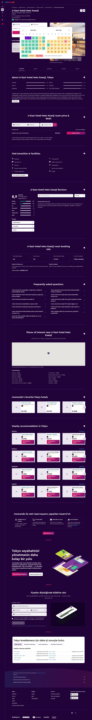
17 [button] (33, 44)
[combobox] (31, 606)
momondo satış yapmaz (19, 677)
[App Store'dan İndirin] (74, 698)
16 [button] (29, 44)
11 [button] (36, 41)
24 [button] (33, 48)
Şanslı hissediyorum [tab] (43, 644)
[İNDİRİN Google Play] (74, 694)
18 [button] (36, 44)
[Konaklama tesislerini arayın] (2, 9)
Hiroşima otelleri (52, 655)
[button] (2, 2)
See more (81, 431)
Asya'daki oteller (22, 7)
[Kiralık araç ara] (2, 12)
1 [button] (26, 38)
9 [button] (62, 41)
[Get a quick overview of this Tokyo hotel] (84, 77)
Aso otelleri (16, 653)
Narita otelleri (52, 657)
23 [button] (29, 48)
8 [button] (26, 41)
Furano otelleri (52, 653)
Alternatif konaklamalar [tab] (29, 644)
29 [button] (26, 51)
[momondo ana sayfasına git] (10, 2)
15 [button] (26, 44)
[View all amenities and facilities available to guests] (84, 154)
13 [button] (43, 41)
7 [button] (55, 41)
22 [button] (26, 48)
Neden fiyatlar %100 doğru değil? (22, 682)
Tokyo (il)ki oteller (39, 7)
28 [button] (23, 51)
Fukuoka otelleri (52, 659)
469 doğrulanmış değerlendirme (27, 19)
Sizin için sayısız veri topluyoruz (21, 679)
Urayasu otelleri (17, 657)
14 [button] (23, 44)
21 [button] (23, 48)
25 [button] (36, 48)
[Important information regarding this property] (84, 248)
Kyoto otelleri (52, 651)
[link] (27, 442)
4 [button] (36, 38)
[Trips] (2, 19)
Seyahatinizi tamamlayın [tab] (56, 644)
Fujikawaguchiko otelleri (19, 655)
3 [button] (33, 38)
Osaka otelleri (17, 651)
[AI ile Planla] (2, 15)
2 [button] (62, 38)
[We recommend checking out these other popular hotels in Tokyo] (84, 397)
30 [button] (30, 51)
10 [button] (33, 41)
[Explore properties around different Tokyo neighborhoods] (84, 426)
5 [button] (40, 38)
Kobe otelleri (17, 659)
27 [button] (43, 48)
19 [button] (40, 44)
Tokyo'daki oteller (48, 7)
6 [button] (43, 38)
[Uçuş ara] (2, 6)
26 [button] (40, 48)
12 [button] (40, 41)
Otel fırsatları (14, 7)
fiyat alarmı (75, 525)
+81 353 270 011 (16, 17)
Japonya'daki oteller (31, 7)
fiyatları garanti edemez (40, 672)
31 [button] (65, 51)
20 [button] (43, 44)
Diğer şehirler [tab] (18, 644)
